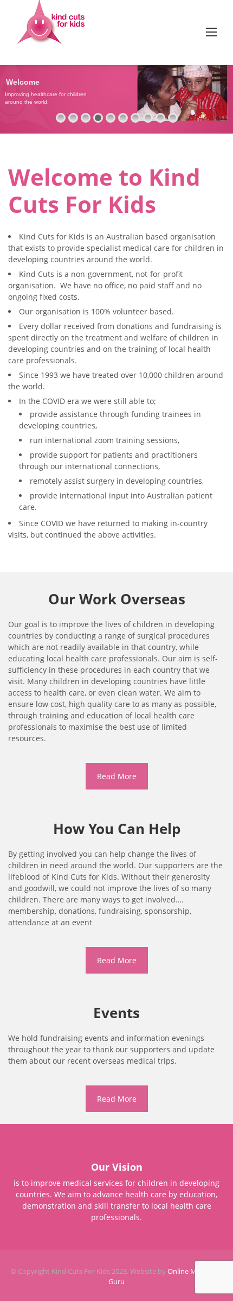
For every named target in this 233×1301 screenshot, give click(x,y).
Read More (117, 776)
